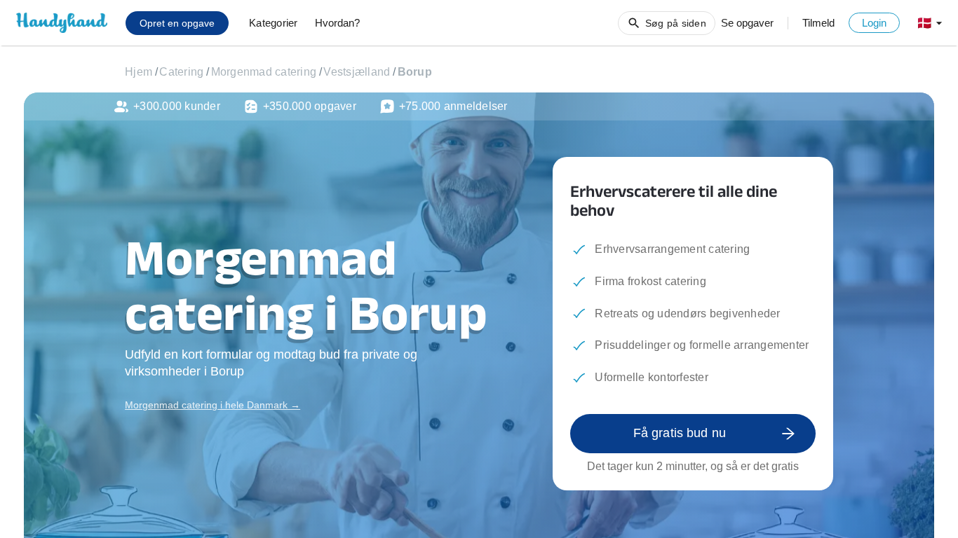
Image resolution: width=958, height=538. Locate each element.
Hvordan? (337, 23)
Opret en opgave (177, 23)
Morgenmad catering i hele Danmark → (212, 405)
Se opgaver (747, 23)
